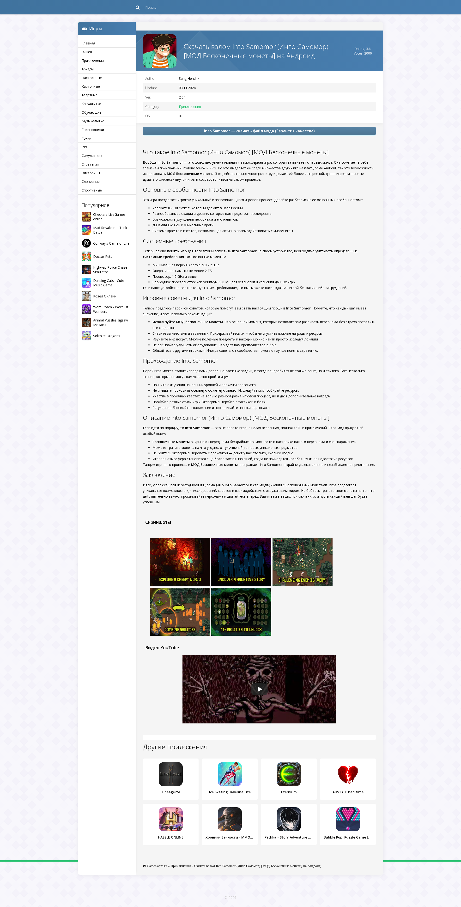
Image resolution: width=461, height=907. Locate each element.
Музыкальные (93, 121)
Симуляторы (92, 155)
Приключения (93, 60)
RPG (85, 147)
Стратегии (90, 164)
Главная (88, 43)
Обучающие (91, 112)
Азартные (89, 95)
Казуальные (91, 103)
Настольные (92, 77)
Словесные (91, 181)
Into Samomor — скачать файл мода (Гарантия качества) (259, 131)
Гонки (86, 138)
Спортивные (92, 190)
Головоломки (93, 129)
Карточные (91, 86)
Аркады (88, 69)
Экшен (87, 51)
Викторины (91, 173)
